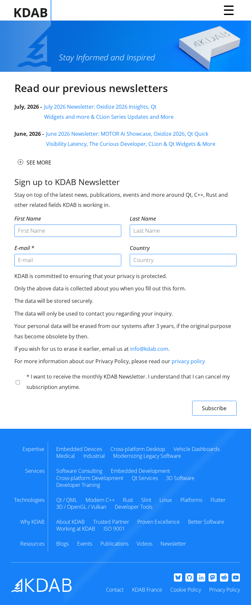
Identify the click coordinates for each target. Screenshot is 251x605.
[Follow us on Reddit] (224, 577)
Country (140, 248)
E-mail (22, 248)
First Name (27, 218)
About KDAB (70, 521)
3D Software (180, 478)
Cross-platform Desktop (137, 449)
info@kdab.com (149, 348)
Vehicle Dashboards (197, 449)
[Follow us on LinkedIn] (201, 577)
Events (84, 543)
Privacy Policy (224, 589)
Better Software (206, 521)
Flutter (218, 500)
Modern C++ (100, 500)
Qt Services (145, 478)
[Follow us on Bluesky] (178, 577)
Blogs (62, 543)
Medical (65, 455)
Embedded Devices (79, 449)
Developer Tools (133, 506)
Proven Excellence (158, 521)
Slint (146, 500)
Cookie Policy (185, 589)
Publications (114, 543)
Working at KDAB (75, 528)
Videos (144, 543)
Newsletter (173, 543)
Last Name (143, 218)
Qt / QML (66, 500)
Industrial (94, 455)
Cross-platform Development (89, 478)
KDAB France (147, 589)
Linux (165, 500)
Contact (115, 589)
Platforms (191, 500)
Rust (128, 500)
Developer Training (78, 485)
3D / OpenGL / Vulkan (81, 506)
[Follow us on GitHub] (189, 577)
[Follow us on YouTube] (236, 577)
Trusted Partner (111, 521)
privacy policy (188, 361)
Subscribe (214, 408)
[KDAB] (32, 10)
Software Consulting (79, 470)
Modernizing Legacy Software (147, 455)
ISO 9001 (114, 528)
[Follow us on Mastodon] (213, 577)
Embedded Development (140, 470)
